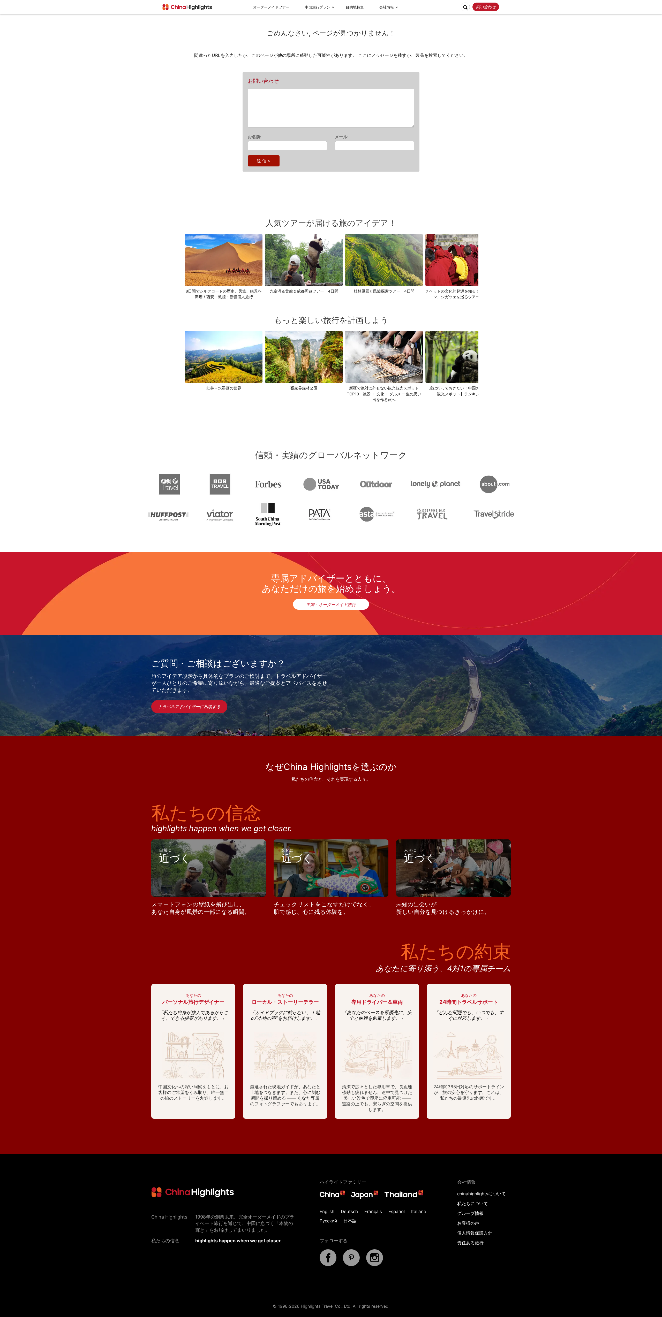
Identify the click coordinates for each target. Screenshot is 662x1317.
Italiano (418, 1211)
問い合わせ (485, 6)
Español (396, 1211)
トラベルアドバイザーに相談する (189, 706)
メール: (342, 136)
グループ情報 (470, 1213)
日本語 (350, 1220)
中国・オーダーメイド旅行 (331, 604)
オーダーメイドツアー (271, 7)
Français (373, 1211)
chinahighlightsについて (481, 1193)
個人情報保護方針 (474, 1233)
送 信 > (263, 160)
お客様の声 (468, 1223)
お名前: (254, 136)
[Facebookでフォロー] (328, 1264)
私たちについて (472, 1203)
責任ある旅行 (470, 1242)
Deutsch (349, 1211)
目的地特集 (355, 7)
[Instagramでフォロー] (374, 1264)
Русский (328, 1220)
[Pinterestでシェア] (351, 1264)
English (327, 1211)
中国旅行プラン (317, 7)
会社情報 (386, 7)
